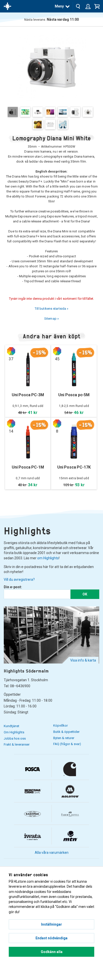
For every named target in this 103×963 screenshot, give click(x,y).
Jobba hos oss (15, 738)
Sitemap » (51, 318)
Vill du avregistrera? (19, 579)
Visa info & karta (83, 660)
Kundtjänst (11, 726)
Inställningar (51, 924)
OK (84, 594)
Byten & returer (63, 738)
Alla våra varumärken (51, 853)
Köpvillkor (60, 725)
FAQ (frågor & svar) (67, 744)
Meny (59, 6)
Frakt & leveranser (17, 744)
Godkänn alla (51, 952)
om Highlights (48, 558)
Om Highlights (14, 732)
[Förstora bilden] (52, 66)
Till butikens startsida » (51, 308)
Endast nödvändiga (52, 938)
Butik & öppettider (66, 732)
